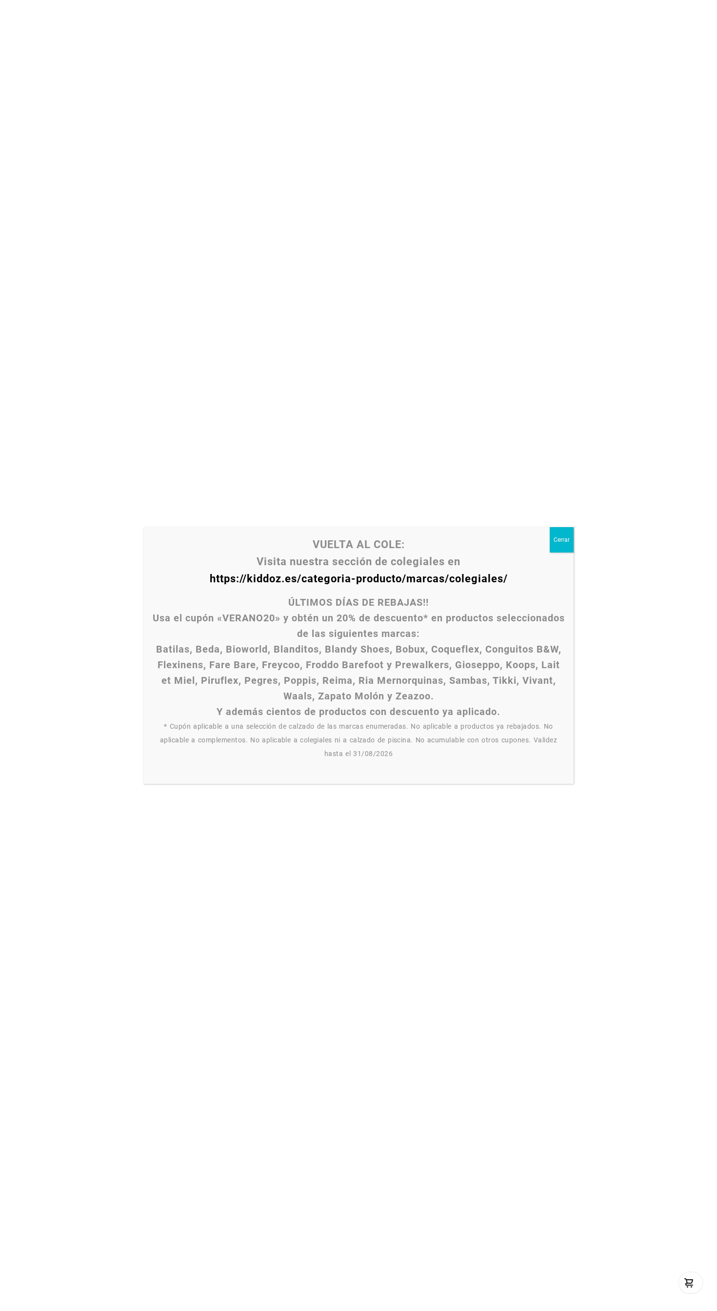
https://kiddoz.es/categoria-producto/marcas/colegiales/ (359, 579)
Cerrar (562, 539)
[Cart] (689, 1283)
